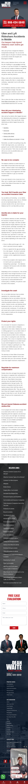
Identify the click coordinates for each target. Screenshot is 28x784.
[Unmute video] (18, 761)
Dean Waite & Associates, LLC (9, 101)
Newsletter (9, 723)
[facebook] (5, 761)
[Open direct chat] (24, 747)
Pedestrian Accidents (8, 508)
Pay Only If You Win (11, 716)
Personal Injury (10, 690)
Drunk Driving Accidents (9, 521)
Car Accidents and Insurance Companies (13, 500)
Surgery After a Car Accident (10, 490)
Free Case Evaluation (12, 714)
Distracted (6, 130)
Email (17, 782)
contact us (4, 427)
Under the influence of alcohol (11, 139)
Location (9, 729)
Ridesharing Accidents (9, 560)
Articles (8, 721)
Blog (8, 719)
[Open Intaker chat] (12, 779)
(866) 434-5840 (14, 674)
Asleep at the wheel (8, 136)
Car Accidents (10, 684)
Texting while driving (8, 133)
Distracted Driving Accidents (10, 538)
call (10, 782)
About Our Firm (10, 704)
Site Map (9, 734)
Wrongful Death (10, 692)
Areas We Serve (10, 731)
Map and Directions (11, 746)
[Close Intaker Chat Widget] (26, 747)
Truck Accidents (10, 686)
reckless (22, 118)
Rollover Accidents (8, 531)
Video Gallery (10, 725)
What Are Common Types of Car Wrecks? (14, 477)
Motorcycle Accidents (11, 688)
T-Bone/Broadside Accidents (10, 551)
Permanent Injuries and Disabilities (12, 496)
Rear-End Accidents (8, 525)
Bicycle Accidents (7, 512)
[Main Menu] (25, 3)
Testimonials (9, 708)
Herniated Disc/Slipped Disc (10, 493)
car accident (16, 64)
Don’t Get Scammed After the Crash (12, 582)
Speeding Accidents (8, 528)
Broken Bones (7, 487)
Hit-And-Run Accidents (9, 518)
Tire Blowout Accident (9, 515)
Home (8, 701)
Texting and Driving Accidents (11, 541)
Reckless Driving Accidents (10, 548)
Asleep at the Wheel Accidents (11, 544)
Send (14, 628)
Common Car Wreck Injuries (10, 480)
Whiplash (5, 483)
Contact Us (9, 727)
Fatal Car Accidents (8, 563)
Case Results (10, 706)
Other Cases (9, 694)
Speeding (5, 128)
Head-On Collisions (8, 535)
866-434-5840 (16, 22)
